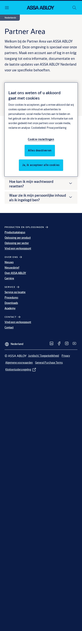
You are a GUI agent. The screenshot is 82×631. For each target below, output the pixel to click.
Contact (9, 327)
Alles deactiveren (39, 150)
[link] (51, 343)
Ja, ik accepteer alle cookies (41, 165)
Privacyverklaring (56, 127)
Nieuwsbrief (12, 267)
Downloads (11, 303)
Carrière (9, 278)
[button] (10, 17)
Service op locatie (15, 292)
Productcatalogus (15, 232)
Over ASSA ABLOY (15, 273)
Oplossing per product (18, 237)
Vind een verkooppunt (18, 248)
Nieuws (9, 262)
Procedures (11, 297)
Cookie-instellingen (41, 139)
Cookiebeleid (38, 127)
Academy (10, 308)
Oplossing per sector (17, 243)
